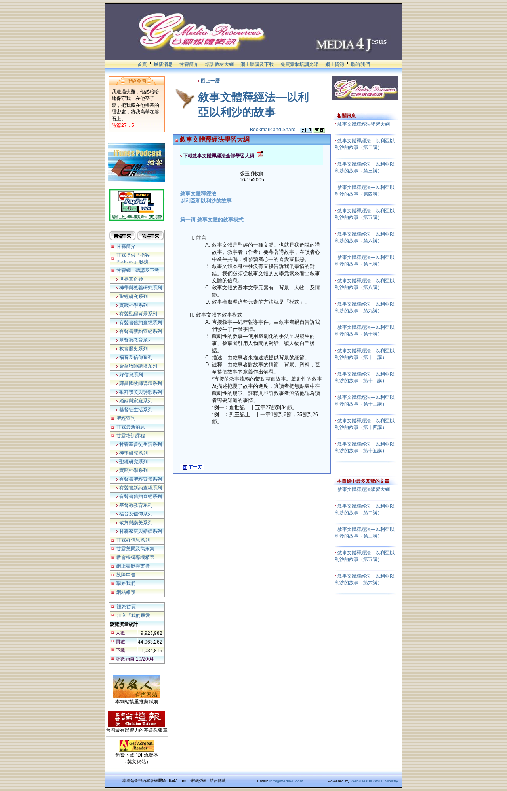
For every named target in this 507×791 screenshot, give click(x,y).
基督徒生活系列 (135, 409)
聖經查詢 (125, 418)
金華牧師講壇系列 (137, 366)
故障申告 (125, 575)
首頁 (142, 64)
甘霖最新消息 (130, 427)
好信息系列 (130, 375)
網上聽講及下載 (257, 64)
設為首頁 (126, 607)
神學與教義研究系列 (140, 288)
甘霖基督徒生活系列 (140, 444)
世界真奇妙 (130, 279)
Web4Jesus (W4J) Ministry (374, 781)
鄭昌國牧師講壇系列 (140, 383)
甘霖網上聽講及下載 (137, 270)
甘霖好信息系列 (133, 540)
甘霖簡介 (188, 64)
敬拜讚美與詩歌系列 (140, 392)
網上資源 (334, 64)
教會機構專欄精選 (135, 557)
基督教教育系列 (135, 340)
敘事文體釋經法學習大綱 (364, 124)
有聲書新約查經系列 (140, 331)
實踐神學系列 (133, 305)
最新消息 (163, 64)
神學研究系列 (133, 453)
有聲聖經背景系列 (137, 314)
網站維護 (125, 592)
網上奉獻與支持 (133, 566)
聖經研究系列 (133, 296)
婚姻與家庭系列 (135, 401)
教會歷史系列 (133, 348)
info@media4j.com (286, 781)
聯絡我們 (360, 64)
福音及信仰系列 (135, 357)
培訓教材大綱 (219, 64)
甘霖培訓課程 (130, 435)
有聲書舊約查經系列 (140, 322)
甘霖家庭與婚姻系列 (140, 531)
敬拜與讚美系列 (135, 522)
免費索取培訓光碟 (299, 64)
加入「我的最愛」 (136, 615)
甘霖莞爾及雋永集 (135, 548)
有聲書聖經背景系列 (140, 479)
